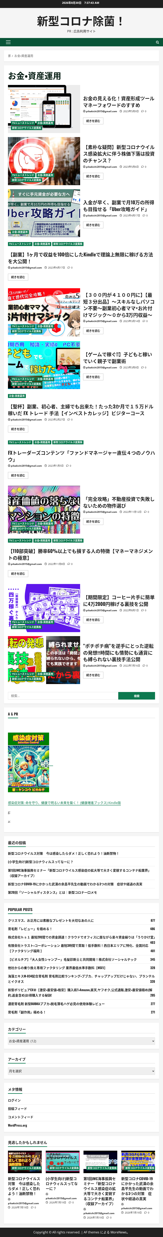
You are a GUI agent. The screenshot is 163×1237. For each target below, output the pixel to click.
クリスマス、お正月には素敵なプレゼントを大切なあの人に (51, 920)
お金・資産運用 (45, 123)
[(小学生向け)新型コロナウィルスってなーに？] (63, 1162)
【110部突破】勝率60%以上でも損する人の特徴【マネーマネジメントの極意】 (80, 554)
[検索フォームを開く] (157, 42)
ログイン (14, 1100)
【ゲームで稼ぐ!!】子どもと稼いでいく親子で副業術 (44, 365)
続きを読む (94, 121)
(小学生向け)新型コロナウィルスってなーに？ (40, 861)
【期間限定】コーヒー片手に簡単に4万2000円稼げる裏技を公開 (44, 608)
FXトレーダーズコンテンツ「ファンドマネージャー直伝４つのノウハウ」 (81, 456)
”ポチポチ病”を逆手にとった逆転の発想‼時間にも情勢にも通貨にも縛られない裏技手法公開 (44, 660)
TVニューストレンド (23, 123)
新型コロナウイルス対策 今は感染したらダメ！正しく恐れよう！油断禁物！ (63, 853)
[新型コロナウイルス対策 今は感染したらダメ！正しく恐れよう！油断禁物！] (25, 1162)
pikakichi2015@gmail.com (101, 111)
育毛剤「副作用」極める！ (27, 1012)
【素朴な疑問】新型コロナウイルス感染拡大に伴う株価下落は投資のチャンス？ (44, 161)
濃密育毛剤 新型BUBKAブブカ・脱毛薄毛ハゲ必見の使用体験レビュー (56, 1003)
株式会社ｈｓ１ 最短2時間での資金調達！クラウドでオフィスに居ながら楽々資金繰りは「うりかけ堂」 (82, 937)
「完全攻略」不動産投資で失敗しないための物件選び (44, 510)
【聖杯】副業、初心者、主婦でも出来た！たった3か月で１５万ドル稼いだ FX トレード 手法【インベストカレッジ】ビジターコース (80, 410)
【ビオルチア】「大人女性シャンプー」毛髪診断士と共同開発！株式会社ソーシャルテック (72, 959)
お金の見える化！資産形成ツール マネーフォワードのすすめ (44, 109)
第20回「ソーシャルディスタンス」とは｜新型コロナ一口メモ (52, 892)
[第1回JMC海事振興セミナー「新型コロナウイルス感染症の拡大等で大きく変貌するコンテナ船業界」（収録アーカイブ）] (100, 1162)
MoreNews (119, 1232)
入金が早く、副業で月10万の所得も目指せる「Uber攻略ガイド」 (44, 213)
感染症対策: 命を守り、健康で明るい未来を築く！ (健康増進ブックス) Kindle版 (64, 803)
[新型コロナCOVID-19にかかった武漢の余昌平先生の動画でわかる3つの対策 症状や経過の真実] (138, 1162)
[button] (8, 42)
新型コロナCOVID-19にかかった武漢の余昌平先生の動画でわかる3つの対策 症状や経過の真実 (75, 884)
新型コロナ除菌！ (81, 20)
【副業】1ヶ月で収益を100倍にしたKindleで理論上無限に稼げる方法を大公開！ (80, 258)
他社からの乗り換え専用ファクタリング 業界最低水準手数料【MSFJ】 (57, 967)
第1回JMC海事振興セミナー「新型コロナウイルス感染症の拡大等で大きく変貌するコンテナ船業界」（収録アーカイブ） (99, 1191)
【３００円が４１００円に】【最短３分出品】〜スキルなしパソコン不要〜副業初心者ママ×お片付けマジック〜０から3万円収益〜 (44, 312)
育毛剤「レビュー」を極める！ (30, 928)
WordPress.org (17, 1125)
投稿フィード (17, 1108)
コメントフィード (20, 1116)
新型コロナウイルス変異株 (26, 128)
